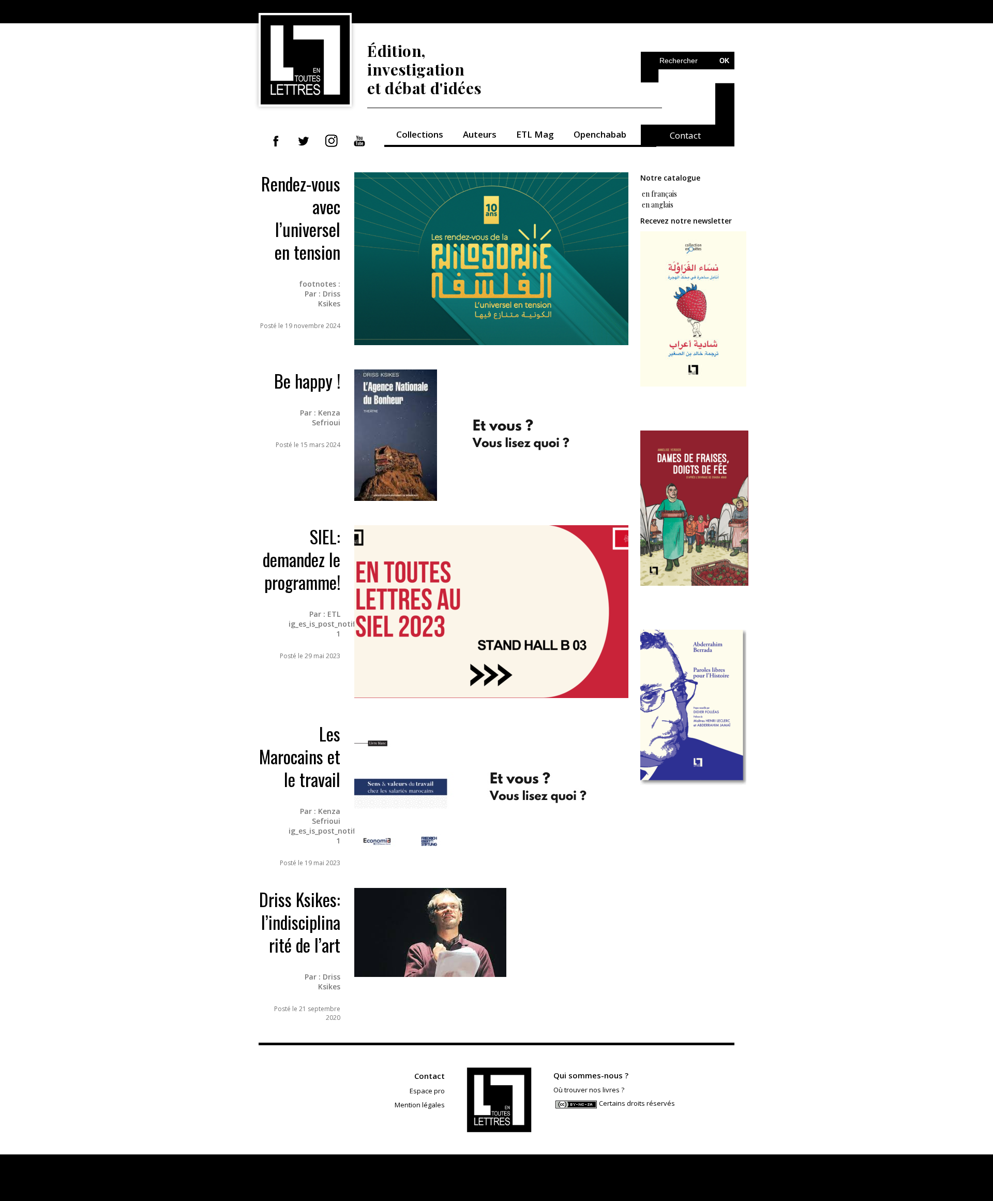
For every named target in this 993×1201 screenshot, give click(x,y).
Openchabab (600, 134)
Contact (685, 135)
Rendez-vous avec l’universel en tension (300, 217)
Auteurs (479, 134)
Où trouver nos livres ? (588, 1089)
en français (658, 194)
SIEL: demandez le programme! (301, 559)
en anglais (657, 205)
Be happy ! (307, 380)
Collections (419, 134)
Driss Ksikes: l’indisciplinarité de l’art (299, 922)
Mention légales (420, 1104)
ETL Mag (535, 134)
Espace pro (427, 1090)
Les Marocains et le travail (299, 756)
